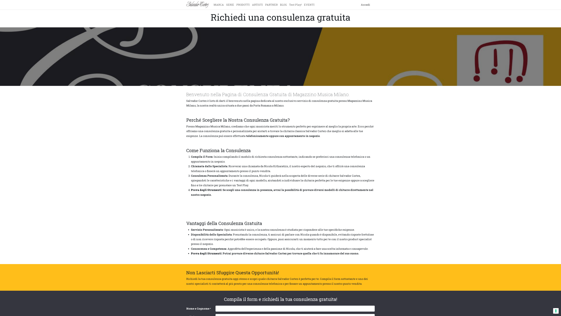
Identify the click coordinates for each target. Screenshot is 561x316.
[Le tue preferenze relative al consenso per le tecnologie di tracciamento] (556, 311)
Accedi (365, 4)
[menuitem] (218, 4)
